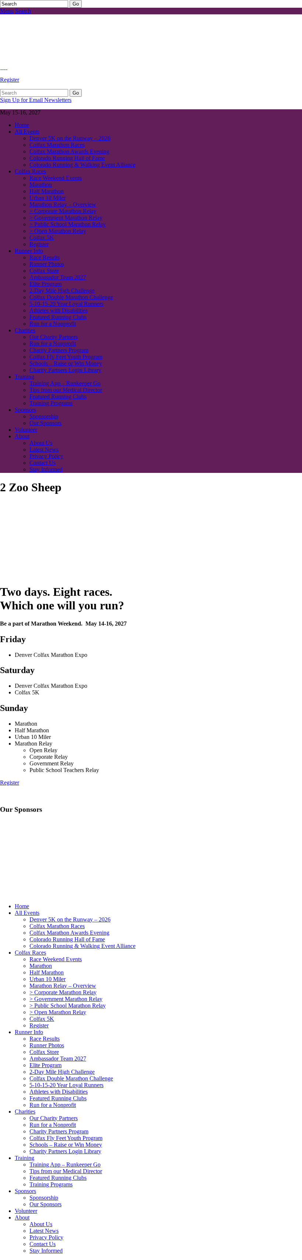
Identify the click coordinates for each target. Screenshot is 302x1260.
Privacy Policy (46, 456)
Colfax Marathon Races (57, 145)
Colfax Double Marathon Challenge (71, 297)
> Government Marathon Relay (65, 218)
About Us (40, 443)
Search (23, 11)
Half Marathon (46, 191)
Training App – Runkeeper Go (65, 383)
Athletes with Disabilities (58, 310)
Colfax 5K (41, 237)
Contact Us (42, 463)
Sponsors (25, 410)
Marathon (40, 184)
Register (9, 80)
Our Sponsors (45, 423)
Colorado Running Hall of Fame (67, 158)
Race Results (44, 257)
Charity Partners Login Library (65, 370)
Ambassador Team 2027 (57, 277)
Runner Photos (46, 264)
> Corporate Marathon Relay (62, 211)
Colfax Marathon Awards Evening (69, 151)
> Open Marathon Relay (57, 231)
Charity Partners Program (58, 350)
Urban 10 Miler (47, 198)
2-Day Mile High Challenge (62, 290)
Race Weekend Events (55, 178)
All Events (27, 131)
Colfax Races (30, 171)
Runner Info (29, 251)
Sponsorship (43, 416)
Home (22, 125)
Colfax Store (44, 271)
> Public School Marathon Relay (67, 224)
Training (24, 377)
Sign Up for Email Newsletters (35, 100)
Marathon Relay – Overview (62, 204)
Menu (7, 11)
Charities (25, 330)
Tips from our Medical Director (65, 390)
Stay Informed (46, 469)
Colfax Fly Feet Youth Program (65, 357)
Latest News (44, 449)
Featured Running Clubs (58, 317)
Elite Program (45, 284)
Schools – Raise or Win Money (65, 363)
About (22, 436)
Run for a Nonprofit (52, 324)
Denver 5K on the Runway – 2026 (69, 138)
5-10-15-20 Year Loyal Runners (66, 304)
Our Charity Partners (53, 337)
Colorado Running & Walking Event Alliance (82, 165)
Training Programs (51, 403)
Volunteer (26, 430)
